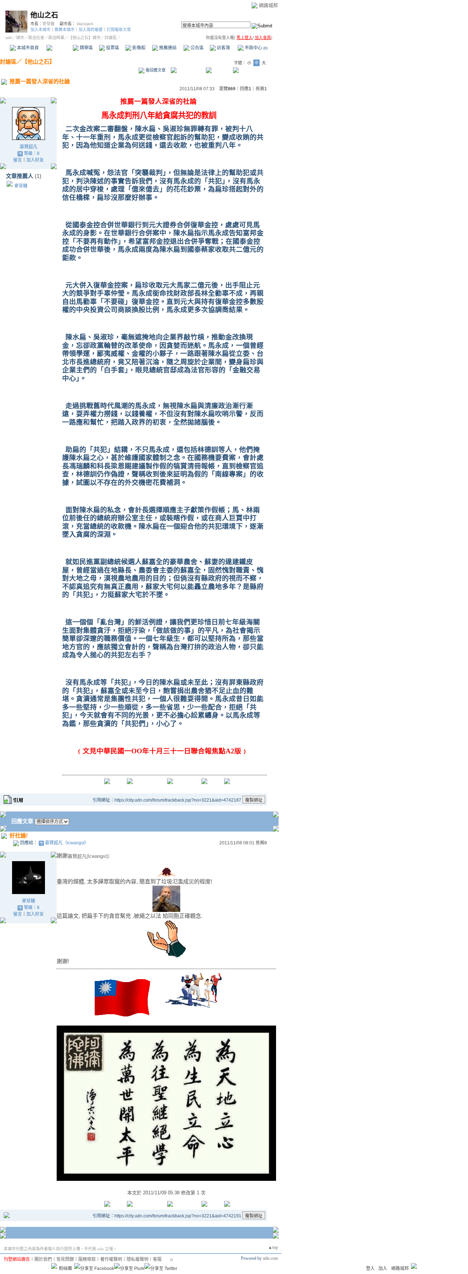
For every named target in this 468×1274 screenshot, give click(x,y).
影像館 (138, 47)
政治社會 (36, 37)
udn (8, 37)
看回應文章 (155, 70)
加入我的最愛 (91, 29)
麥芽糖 (48, 24)
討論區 (59, 47)
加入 (382, 1268)
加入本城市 (40, 29)
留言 (17, 160)
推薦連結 (167, 47)
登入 (370, 1268)
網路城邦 (268, 5)
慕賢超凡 (28, 146)
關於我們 (43, 1259)
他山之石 (44, 15)
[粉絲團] (54, 1266)
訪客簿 (223, 47)
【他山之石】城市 (84, 37)
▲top (273, 1247)
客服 (157, 1259)
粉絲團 (65, 1268)
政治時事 (56, 37)
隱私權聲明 (137, 1259)
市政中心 (256, 47)
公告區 (196, 47)
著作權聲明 (111, 1259)
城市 (20, 37)
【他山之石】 (38, 61)
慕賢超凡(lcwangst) (88, 856)
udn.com (270, 1258)
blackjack (85, 24)
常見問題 (65, 1259)
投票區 (112, 47)
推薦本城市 (64, 29)
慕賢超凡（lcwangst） (67, 842)
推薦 (261, 88)
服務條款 (87, 1259)
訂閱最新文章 (119, 29)
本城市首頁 (27, 47)
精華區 (86, 47)
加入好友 (35, 160)
